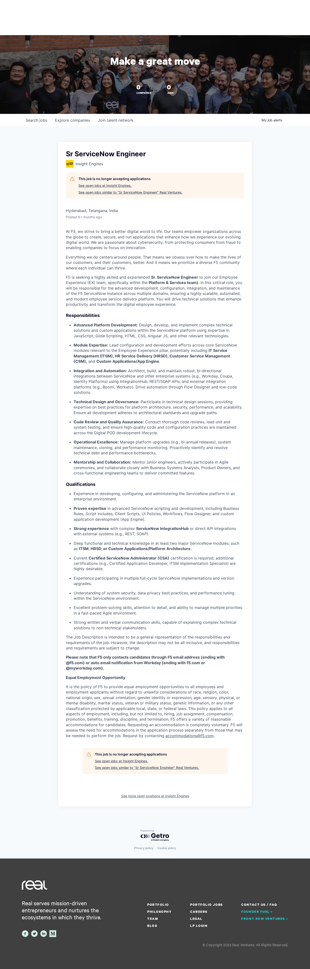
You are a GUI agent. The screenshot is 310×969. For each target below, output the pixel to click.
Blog (152, 925)
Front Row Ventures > (264, 918)
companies (72, 120)
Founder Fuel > (257, 911)
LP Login (199, 925)
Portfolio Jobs (206, 904)
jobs (36, 120)
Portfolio (158, 904)
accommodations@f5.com (189, 735)
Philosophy (159, 911)
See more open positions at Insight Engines (155, 796)
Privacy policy (144, 848)
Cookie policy (166, 848)
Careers (199, 911)
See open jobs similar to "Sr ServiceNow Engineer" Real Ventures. (130, 192)
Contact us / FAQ (259, 904)
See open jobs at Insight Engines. (105, 185)
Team (152, 918)
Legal (196, 918)
